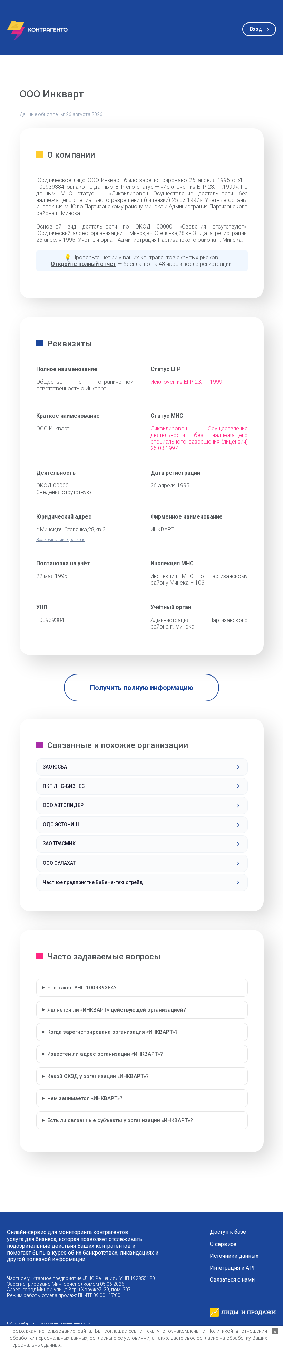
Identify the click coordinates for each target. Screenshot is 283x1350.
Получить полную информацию (141, 687)
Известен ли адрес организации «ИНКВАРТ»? (105, 1054)
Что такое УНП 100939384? (82, 988)
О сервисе (223, 1244)
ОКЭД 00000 (52, 485)
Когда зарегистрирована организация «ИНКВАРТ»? (112, 1032)
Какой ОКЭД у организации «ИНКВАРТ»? (98, 1076)
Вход (256, 29)
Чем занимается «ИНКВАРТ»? (85, 1098)
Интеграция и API (232, 1268)
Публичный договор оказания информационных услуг (49, 1323)
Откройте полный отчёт (83, 264)
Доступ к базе (228, 1232)
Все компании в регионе (60, 539)
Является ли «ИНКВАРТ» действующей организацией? (116, 1010)
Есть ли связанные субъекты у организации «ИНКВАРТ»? (120, 1120)
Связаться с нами (232, 1280)
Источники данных (234, 1256)
